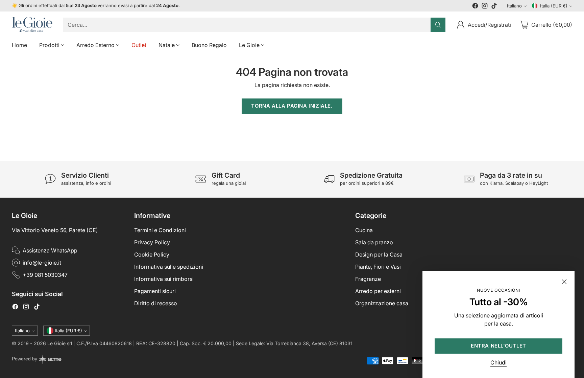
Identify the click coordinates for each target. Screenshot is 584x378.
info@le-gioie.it (42, 262)
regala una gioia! (229, 183)
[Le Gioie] (32, 24)
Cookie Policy (151, 254)
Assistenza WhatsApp (50, 250)
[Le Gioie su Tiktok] (494, 6)
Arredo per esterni (378, 291)
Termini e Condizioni (160, 230)
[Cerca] (438, 25)
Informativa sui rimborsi (164, 278)
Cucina (364, 230)
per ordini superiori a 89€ (367, 183)
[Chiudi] (564, 281)
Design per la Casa (379, 254)
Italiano (514, 5)
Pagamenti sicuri (155, 291)
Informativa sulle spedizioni (168, 266)
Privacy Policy (152, 242)
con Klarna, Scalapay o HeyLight (514, 183)
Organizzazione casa (381, 303)
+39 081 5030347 (45, 274)
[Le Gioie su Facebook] (475, 6)
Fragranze (368, 278)
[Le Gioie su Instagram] (484, 6)
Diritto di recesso (155, 303)
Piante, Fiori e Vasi (378, 266)
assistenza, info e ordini (86, 183)
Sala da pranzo (374, 242)
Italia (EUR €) (553, 5)
